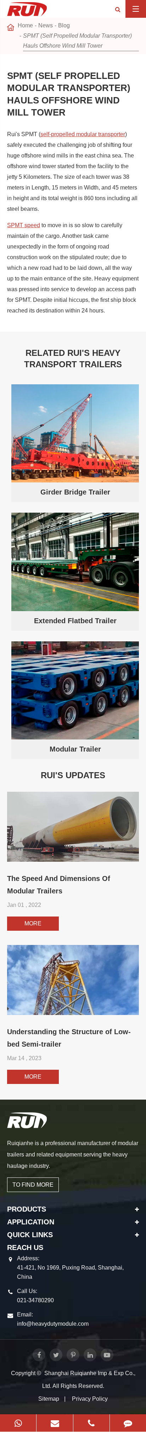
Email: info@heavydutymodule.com (53, 1319)
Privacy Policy (90, 1399)
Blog (64, 25)
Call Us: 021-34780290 (35, 1295)
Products (26, 1209)
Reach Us (25, 1247)
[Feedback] (128, 1423)
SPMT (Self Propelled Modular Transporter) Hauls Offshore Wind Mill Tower (77, 41)
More (32, 923)
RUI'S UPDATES (73, 775)
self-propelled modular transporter (82, 134)
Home (25, 25)
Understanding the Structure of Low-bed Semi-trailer (69, 1038)
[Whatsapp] (18, 1423)
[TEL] (91, 1423)
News (45, 25)
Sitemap (48, 1399)
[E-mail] (54, 1423)
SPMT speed (23, 225)
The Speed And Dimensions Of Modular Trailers (58, 885)
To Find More (33, 1185)
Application (30, 1222)
